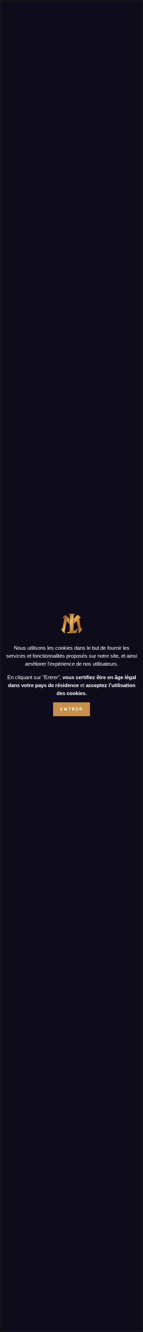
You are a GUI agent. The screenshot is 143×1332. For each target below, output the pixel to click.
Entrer (71, 709)
